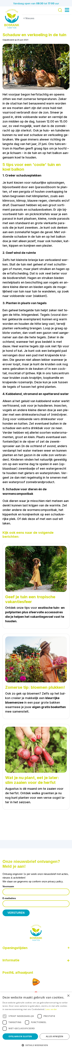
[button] (36, 1045)
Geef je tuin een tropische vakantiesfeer (30, 599)
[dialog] (36, 1021)
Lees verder (51, 1009)
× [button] (68, 996)
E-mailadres (9, 898)
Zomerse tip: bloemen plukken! (35, 687)
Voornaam (8, 886)
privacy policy (55, 881)
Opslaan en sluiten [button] (20, 1036)
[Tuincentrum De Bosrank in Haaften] (12, 18)
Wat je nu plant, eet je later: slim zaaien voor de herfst (32, 780)
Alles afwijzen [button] (54, 1036)
